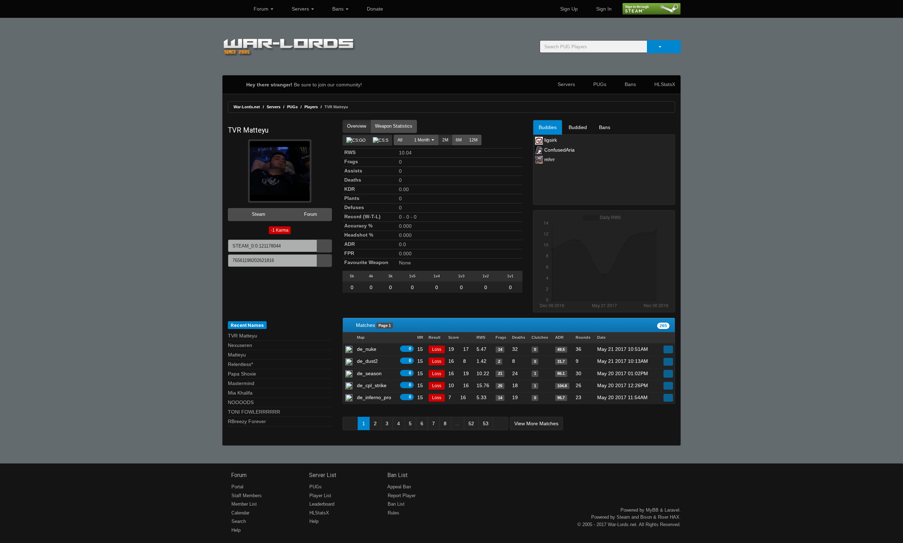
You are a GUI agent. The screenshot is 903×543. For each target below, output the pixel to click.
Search (238, 521)
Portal (236, 486)
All (400, 140)
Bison (646, 517)
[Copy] (324, 245)
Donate (374, 9)
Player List (319, 495)
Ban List (396, 475)
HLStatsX (664, 84)
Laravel (672, 510)
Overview (356, 126)
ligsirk (550, 140)
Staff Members (246, 495)
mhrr (549, 159)
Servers (300, 9)
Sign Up (568, 9)
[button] (422, 140)
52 (471, 423)
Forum (261, 9)
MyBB (652, 510)
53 (486, 423)
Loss (436, 349)
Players (311, 107)
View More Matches (536, 423)
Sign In (603, 9)
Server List (322, 475)
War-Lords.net (247, 107)
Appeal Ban (398, 486)
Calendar (239, 512)
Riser (663, 517)
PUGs (599, 84)
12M (473, 140)
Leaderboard (321, 504)
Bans (338, 9)
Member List (243, 504)
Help (235, 530)
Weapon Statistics (393, 126)
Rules (392, 512)
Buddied (578, 127)
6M (459, 140)
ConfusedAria (559, 150)
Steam (257, 214)
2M (445, 140)
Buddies (548, 127)
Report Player (401, 495)
